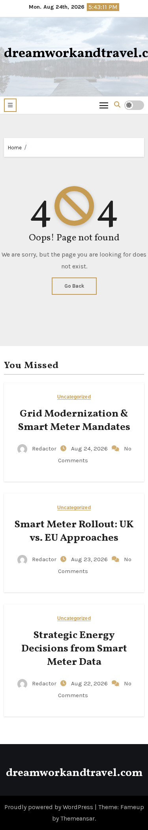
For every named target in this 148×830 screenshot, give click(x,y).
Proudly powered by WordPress (49, 807)
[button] (10, 105)
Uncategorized (73, 397)
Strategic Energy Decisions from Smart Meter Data (74, 648)
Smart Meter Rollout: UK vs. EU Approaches (74, 531)
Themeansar (77, 818)
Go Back (74, 286)
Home (15, 148)
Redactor (44, 448)
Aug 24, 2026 (90, 448)
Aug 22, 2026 (90, 683)
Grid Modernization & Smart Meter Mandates (74, 420)
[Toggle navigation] (104, 105)
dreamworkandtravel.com (74, 773)
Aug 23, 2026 (90, 559)
